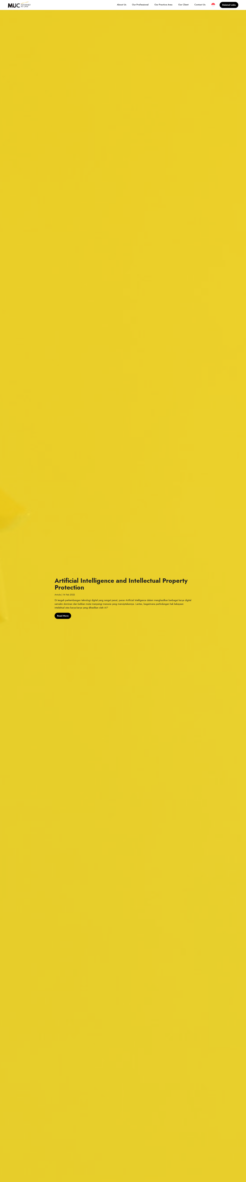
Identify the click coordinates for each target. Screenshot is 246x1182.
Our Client (183, 4)
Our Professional (140, 4)
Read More (63, 615)
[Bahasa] (213, 5)
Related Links (229, 5)
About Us (121, 4)
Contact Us (199, 4)
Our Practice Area (163, 4)
